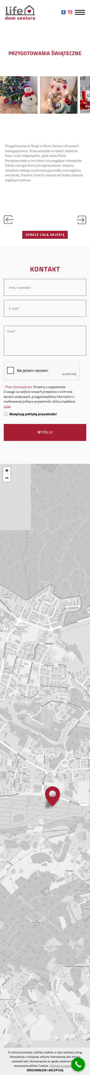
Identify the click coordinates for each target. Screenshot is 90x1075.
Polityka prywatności (63, 1065)
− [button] (6, 478)
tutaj (7, 406)
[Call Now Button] (78, 1064)
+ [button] (6, 470)
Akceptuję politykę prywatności (33, 413)
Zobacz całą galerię (45, 234)
